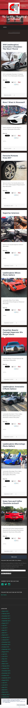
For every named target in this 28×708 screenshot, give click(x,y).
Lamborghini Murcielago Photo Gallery (14, 445)
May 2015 (4, 687)
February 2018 (5, 613)
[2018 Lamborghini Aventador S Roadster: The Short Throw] (14, 61)
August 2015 (5, 680)
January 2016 (5, 668)
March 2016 (5, 663)
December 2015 (6, 670)
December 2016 (6, 642)
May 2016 (4, 659)
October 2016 (5, 647)
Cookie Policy (7, 702)
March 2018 (5, 611)
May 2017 (4, 630)
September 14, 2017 (8, 379)
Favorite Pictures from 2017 (10, 156)
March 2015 (5, 692)
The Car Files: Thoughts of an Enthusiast (14, 18)
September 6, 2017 (8, 494)
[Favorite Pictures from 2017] (14, 170)
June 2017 (5, 628)
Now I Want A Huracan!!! (14, 102)
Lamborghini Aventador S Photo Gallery (13, 387)
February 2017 (5, 637)
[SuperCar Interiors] (14, 229)
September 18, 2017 (8, 322)
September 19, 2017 (8, 265)
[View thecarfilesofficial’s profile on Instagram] (9, 584)
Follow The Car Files (6, 573)
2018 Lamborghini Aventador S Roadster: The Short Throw (12, 46)
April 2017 (4, 632)
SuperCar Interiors (11, 213)
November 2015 (6, 673)
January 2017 (5, 639)
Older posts (14, 557)
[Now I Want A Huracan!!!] (14, 115)
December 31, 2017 (8, 205)
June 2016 (5, 656)
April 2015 (4, 689)
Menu (5, 27)
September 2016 (6, 649)
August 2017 (5, 623)
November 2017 (6, 618)
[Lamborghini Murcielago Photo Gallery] (14, 458)
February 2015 (5, 694)
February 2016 (5, 666)
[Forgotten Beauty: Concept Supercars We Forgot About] (14, 346)
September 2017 (6, 620)
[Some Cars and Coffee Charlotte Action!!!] (14, 516)
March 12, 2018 (7, 148)
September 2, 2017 (8, 551)
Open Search (25, 27)
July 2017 (4, 625)
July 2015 (4, 682)
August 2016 (5, 651)
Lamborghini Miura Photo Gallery (11, 274)
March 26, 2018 (7, 95)
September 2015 (6, 678)
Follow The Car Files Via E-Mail (11, 560)
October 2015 (5, 675)
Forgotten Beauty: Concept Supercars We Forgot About (13, 332)
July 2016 (4, 654)
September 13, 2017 (8, 436)
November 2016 (6, 644)
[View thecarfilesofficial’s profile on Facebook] (2, 584)
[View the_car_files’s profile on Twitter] (6, 584)
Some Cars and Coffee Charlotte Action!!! (12, 502)
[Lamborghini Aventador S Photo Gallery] (14, 401)
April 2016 (4, 661)
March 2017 (5, 635)
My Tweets (4, 595)
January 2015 (5, 697)
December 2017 (6, 616)
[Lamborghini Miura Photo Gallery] (14, 287)
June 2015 (5, 685)
